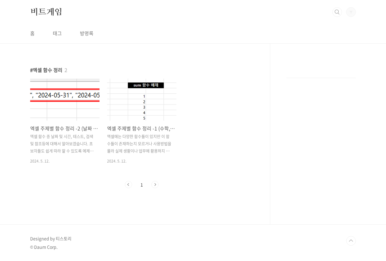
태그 (57, 33)
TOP (351, 241)
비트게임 (46, 12)
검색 (337, 12)
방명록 (86, 33)
